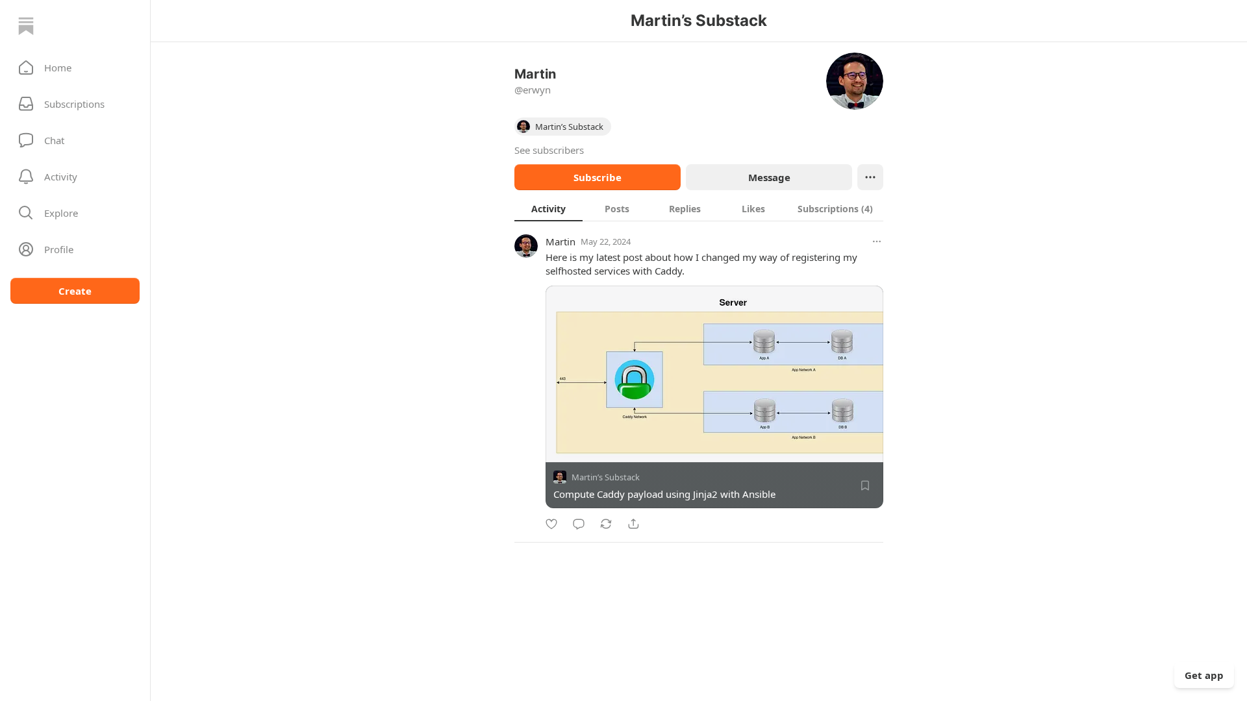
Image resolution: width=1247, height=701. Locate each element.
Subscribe (597, 177)
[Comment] (579, 523)
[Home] (26, 26)
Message (769, 177)
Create (75, 290)
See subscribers (549, 149)
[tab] (548, 208)
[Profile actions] (870, 177)
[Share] (633, 523)
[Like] (551, 523)
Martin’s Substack (606, 477)
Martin (560, 241)
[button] (75, 67)
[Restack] (606, 523)
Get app (1204, 675)
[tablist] (698, 208)
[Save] (865, 485)
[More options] (876, 241)
